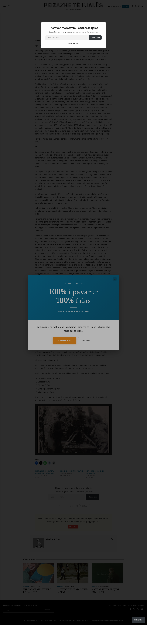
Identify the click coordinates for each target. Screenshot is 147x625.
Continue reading (73, 44)
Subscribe (96, 37)
